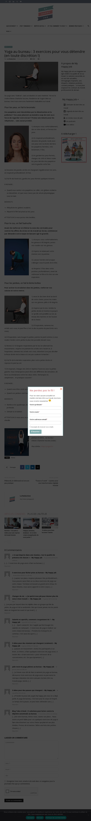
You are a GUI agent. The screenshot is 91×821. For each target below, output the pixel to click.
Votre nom (35, 412)
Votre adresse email (38, 419)
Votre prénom (36, 404)
